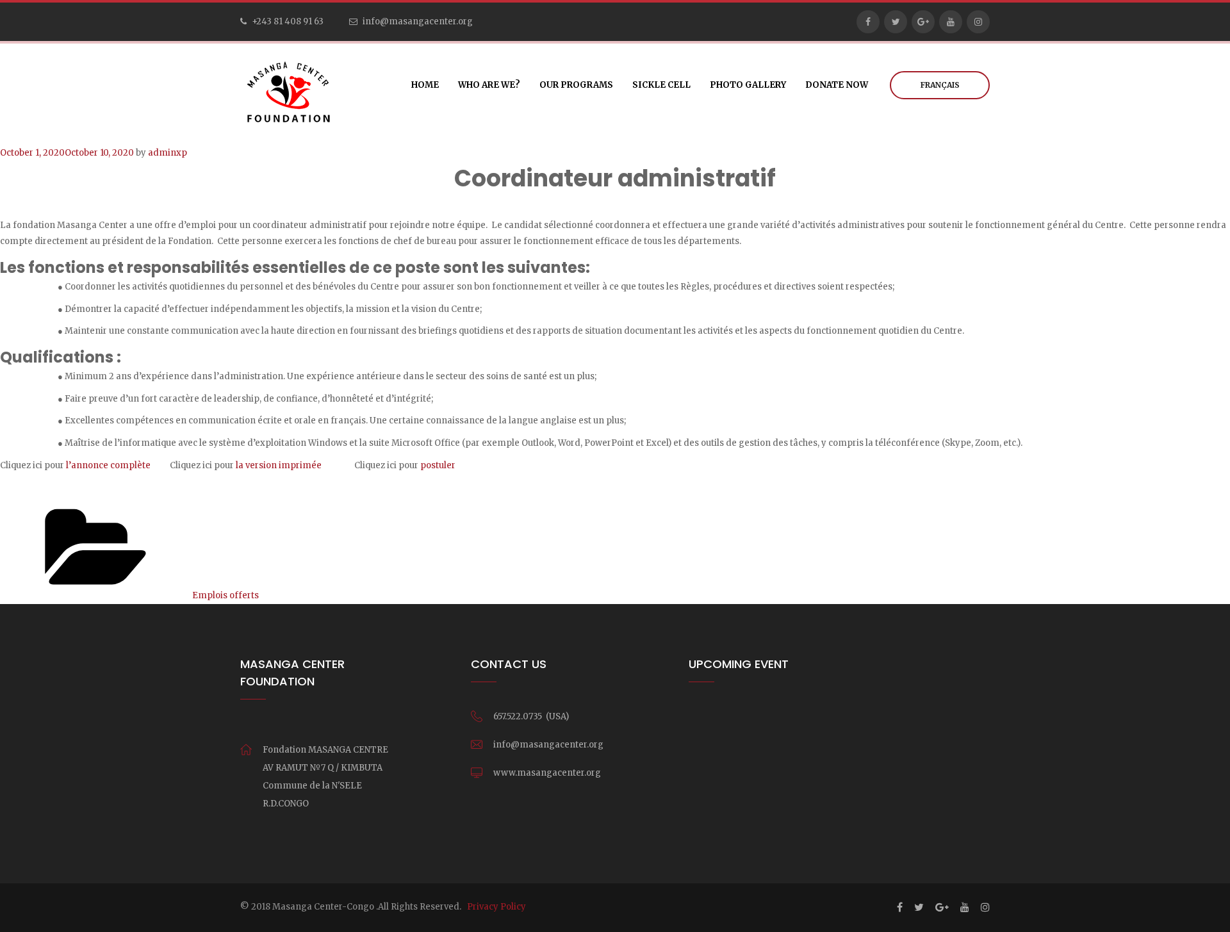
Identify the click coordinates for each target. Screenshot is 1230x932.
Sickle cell (661, 84)
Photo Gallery (748, 84)
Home (425, 84)
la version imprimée (279, 465)
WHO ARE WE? (489, 84)
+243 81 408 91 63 (288, 21)
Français (940, 85)
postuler (436, 465)
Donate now (836, 84)
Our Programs (576, 84)
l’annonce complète (108, 465)
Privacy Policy (496, 906)
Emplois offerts (225, 595)
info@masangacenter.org (418, 21)
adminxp (167, 152)
